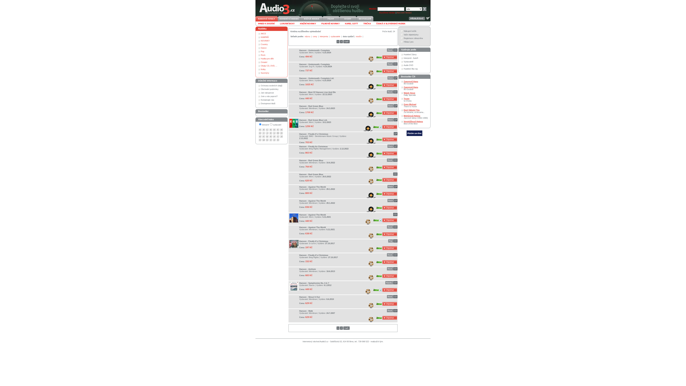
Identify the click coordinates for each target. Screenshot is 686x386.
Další (346, 42)
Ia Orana (407, 100)
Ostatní (264, 62)
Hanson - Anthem (307, 269)
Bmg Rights (314, 257)
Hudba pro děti (267, 59)
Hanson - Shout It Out (309, 297)
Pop (262, 51)
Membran (313, 108)
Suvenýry (265, 73)
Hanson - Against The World (312, 187)
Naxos (312, 285)
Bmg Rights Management (320, 149)
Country (264, 44)
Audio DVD (408, 65)
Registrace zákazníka (413, 38)
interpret (265, 125)
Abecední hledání (404, 13)
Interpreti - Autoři (411, 58)
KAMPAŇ (265, 37)
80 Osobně (411, 82)
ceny (315, 36)
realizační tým (377, 341)
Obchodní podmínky (270, 89)
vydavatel (277, 125)
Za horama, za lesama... (414, 111)
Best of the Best (413, 122)
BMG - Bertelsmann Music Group (323, 136)
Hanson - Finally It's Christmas (313, 134)
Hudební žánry (410, 54)
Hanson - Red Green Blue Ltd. (313, 120)
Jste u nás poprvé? (269, 96)
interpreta (324, 36)
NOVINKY (265, 41)
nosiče (359, 36)
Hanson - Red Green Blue (311, 106)
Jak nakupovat (267, 93)
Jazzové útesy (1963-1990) (416, 117)
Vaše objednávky (411, 35)
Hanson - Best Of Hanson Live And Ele (317, 92)
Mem (311, 52)
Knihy (263, 69)
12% (380, 139)
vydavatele (336, 36)
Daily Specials (410, 94)
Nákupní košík (410, 31)
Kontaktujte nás (267, 100)
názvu (308, 36)
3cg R (311, 66)
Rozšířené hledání (387, 13)
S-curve (312, 243)
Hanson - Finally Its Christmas (313, 146)
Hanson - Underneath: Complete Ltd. (316, 78)
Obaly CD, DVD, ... (269, 66)
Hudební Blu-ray (411, 69)
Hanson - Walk (306, 311)
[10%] (380, 127)
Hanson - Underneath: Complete (314, 50)
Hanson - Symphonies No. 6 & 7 (314, 283)
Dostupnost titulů (268, 103)
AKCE (263, 34)
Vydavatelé (408, 62)
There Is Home (410, 105)
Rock (263, 55)
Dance (264, 48)
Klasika (389, 283)
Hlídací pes (409, 42)
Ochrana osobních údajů (271, 86)
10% (380, 57)
